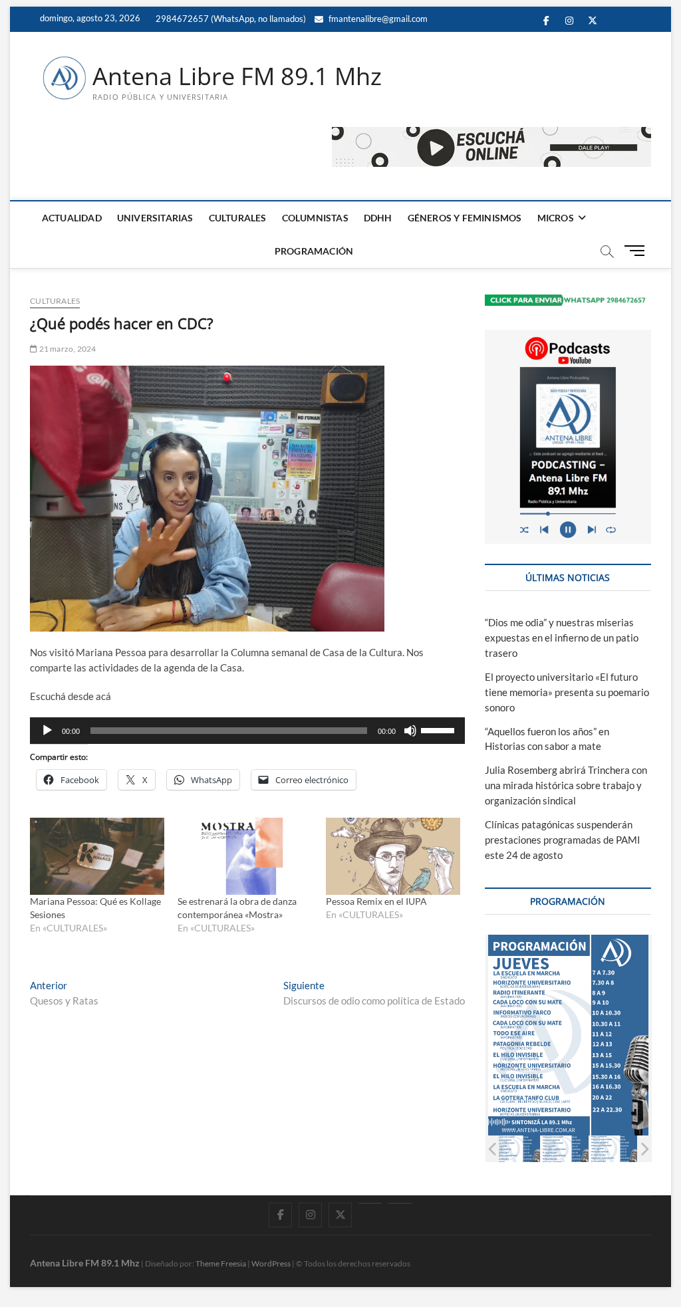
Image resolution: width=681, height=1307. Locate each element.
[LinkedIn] (370, 1203)
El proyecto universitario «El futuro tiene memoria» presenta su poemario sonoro (567, 692)
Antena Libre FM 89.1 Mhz (237, 76)
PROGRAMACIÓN (314, 251)
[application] (247, 730)
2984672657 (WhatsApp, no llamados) (230, 18)
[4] (613, 1149)
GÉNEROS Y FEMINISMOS (465, 217)
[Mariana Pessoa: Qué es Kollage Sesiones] (97, 856)
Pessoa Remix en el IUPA (376, 901)
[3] (565, 1149)
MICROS (555, 217)
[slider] (439, 729)
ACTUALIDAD (72, 217)
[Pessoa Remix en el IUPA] (393, 856)
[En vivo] (400, 1203)
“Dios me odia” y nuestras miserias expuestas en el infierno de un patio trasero (561, 637)
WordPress (271, 1263)
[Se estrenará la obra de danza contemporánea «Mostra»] (245, 856)
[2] (516, 1149)
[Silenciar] (410, 730)
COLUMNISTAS (315, 217)
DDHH (378, 217)
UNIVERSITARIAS (155, 217)
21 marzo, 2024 (66, 349)
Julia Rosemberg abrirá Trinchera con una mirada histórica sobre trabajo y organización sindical (566, 785)
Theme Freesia (221, 1263)
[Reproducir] (47, 730)
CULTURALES (238, 217)
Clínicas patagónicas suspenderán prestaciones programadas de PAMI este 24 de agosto (562, 839)
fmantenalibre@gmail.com (377, 18)
